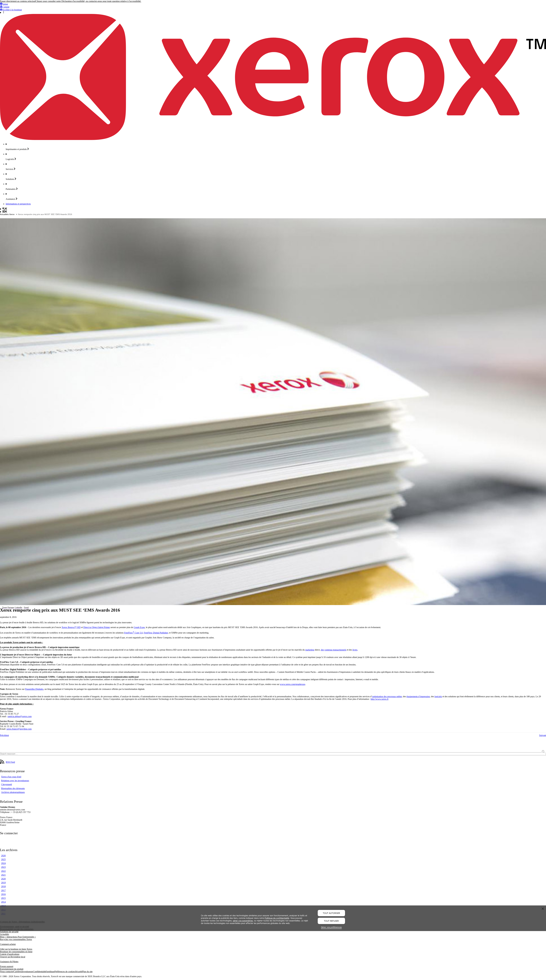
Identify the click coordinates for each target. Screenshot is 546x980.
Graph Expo (139, 627)
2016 (3, 894)
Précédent (4, 735)
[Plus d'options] (273, 12)
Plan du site (87, 971)
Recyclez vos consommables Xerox (16, 939)
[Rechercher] (273, 208)
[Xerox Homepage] (273, 139)
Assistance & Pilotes (9, 961)
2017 (3, 890)
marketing (309, 650)
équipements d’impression (418, 696)
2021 (3, 875)
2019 (3, 882)
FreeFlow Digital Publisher (156, 633)
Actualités (4, 934)
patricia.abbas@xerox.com (20, 716)
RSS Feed (10, 762)
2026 (3, 855)
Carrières (18, 971)
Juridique (50, 971)
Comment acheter (8, 944)
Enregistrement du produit (11, 969)
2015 (3, 898)
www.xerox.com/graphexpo (292, 684)
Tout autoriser (331, 913)
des (322, 650)
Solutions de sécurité (9, 931)
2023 (3, 867)
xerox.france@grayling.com (19, 729)
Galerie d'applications (9, 954)
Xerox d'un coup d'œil (11, 777)
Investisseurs (27, 971)
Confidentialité (39, 971)
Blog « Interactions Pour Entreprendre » (18, 937)
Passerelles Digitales (34, 689)
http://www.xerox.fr (379, 699)
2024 (3, 863)
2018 (3, 886)
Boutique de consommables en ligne (16, 951)
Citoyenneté (6, 784)
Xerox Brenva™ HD (71, 627)
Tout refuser (331, 921)
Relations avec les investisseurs (15, 780)
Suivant (542, 735)
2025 (3, 859)
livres (354, 650)
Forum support (6, 966)
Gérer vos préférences (331, 927)
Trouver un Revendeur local (12, 957)
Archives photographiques (13, 792)
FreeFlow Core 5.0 (133, 633)
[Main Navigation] (273, 211)
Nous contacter (7, 971)
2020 (3, 879)
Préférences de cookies (64, 971)
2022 (3, 871)
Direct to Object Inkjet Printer (96, 627)
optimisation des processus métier (387, 696)
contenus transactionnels (335, 650)
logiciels (438, 696)
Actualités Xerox (7, 214)
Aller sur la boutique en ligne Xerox (16, 949)
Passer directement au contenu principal (17, 1)
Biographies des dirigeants (13, 788)
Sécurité (78, 971)
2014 (3, 902)
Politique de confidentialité (277, 918)
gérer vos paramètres (243, 920)
